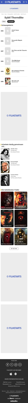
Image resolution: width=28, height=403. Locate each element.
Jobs (8, 391)
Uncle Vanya (15, 30)
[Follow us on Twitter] (12, 364)
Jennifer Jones (14, 148)
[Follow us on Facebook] (8, 364)
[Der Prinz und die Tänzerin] (8, 51)
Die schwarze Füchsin (18, 70)
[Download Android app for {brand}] (16, 373)
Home (2, 14)
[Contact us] (20, 364)
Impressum (12, 391)
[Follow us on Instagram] (16, 364)
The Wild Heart (16, 60)
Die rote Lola (15, 80)
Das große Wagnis (17, 40)
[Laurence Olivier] (5, 180)
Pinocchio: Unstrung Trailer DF (7, 207)
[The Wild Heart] (8, 61)
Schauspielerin (10, 14)
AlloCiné (5, 382)
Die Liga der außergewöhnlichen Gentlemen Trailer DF (21, 243)
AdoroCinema (18, 384)
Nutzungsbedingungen (20, 391)
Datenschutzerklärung (10, 392)
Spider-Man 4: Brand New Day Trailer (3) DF (7, 243)
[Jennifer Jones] (5, 154)
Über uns (4, 391)
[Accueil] (13, 2)
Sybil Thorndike (17, 14)
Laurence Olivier (14, 174)
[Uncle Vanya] (8, 31)
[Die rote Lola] (8, 81)
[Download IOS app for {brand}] (12, 373)
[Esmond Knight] (5, 167)
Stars (6, 14)
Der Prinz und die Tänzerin (19, 50)
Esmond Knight (14, 161)
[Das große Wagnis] (8, 41)
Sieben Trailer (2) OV (7, 225)
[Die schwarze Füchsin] (8, 71)
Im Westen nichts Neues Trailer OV (21, 225)
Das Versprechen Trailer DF (21, 207)
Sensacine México (12, 386)
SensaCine (19, 382)
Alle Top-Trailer (14, 248)
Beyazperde (6, 384)
